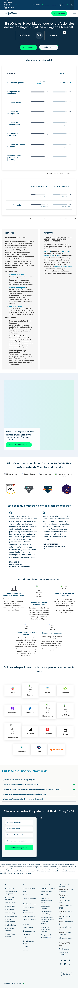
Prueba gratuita (59, 13)
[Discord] (65, 964)
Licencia (25, 950)
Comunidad (26, 934)
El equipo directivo (29, 931)
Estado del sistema (29, 916)
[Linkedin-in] (61, 960)
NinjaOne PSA (9, 909)
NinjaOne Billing (10, 913)
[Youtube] (65, 960)
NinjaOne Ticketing (11, 916)
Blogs (24, 891)
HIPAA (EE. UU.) (46, 891)
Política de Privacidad (48, 888)
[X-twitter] (69, 964)
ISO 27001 (44, 895)
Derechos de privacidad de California (45, 929)
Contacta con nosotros (49, 5)
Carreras (25, 946)
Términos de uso (64, 949)
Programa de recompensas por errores (46, 901)
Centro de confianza (29, 919)
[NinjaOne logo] (10, 13)
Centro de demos (28, 907)
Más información (21, 5)
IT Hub (25, 895)
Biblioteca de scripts (29, 904)
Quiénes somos (28, 928)
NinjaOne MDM (10, 906)
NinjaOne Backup (10, 925)
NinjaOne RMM (9, 888)
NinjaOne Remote (10, 903)
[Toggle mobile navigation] (74, 13)
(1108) (39, 84)
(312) (69, 83)
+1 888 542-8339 (35, 5)
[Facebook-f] (69, 960)
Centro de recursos (29, 888)
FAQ (24, 938)
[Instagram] (61, 964)
